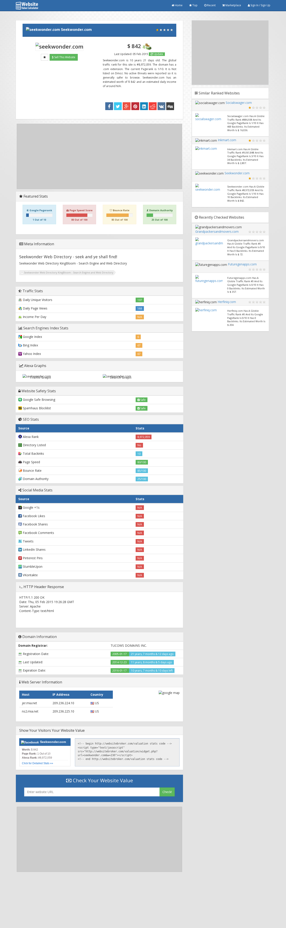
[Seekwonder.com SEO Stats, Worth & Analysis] (170, 106)
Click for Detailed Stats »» (37, 763)
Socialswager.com (239, 102)
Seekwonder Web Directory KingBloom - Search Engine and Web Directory (68, 272)
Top (195, 5)
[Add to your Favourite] (44, 57)
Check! (167, 792)
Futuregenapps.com (242, 264)
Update (158, 54)
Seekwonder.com (76, 29)
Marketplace (233, 5)
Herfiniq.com (227, 302)
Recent (211, 5)
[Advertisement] (99, 156)
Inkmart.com (227, 140)
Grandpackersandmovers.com (217, 231)
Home (178, 5)
